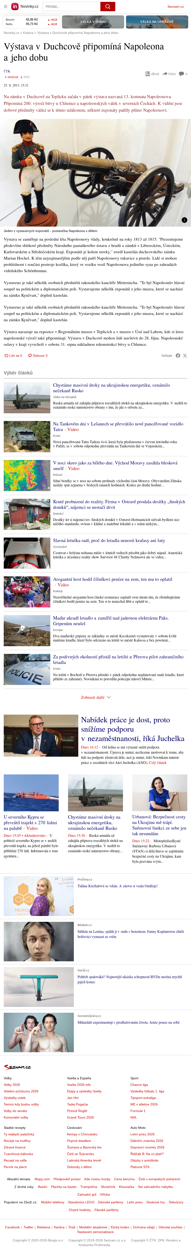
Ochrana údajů (144, 1227)
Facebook (12, 1227)
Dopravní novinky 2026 (147, 1147)
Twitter (28, 1227)
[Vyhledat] (107, 6)
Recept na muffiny (17, 1141)
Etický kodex (120, 1227)
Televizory (176, 1202)
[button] (95, 173)
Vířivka (105, 1194)
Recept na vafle (15, 1160)
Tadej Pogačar (77, 1104)
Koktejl (57, 591)
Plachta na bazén (64, 1187)
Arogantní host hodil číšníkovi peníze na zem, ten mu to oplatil (112, 579)
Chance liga (139, 1085)
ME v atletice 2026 (144, 1104)
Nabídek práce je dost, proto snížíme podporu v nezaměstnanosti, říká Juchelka (132, 728)
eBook (155, 73)
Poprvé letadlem (79, 1141)
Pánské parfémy (107, 1210)
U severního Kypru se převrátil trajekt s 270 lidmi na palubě (30, 822)
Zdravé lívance (15, 1147)
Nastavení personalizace (95, 1232)
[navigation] (5, 6)
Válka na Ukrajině (64, 397)
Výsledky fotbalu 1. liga (147, 1091)
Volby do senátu (15, 1111)
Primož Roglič (77, 1111)
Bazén (42, 1187)
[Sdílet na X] (185, 355)
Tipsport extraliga (143, 1098)
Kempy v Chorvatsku (82, 1134)
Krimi (56, 436)
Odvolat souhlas (170, 1227)
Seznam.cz (175, 6)
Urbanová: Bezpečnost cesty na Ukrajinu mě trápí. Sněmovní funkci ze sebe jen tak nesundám (159, 825)
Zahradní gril (86, 1194)
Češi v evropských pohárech (159, 1179)
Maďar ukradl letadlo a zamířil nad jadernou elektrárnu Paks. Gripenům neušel (111, 621)
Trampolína (88, 1187)
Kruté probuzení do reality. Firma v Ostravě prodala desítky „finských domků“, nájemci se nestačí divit (119, 504)
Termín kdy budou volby (21, 1104)
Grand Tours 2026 (80, 1117)
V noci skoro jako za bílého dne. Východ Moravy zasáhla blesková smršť (115, 465)
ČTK (7, 71)
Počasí (57, 475)
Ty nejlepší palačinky (19, 1134)
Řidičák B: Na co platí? (147, 1154)
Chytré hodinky (80, 1210)
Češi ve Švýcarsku (80, 1154)
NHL (133, 1117)
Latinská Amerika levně (84, 1160)
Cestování (60, 547)
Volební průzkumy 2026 (21, 1091)
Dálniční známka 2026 (146, 1141)
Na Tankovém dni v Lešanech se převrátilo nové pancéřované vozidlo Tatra (118, 426)
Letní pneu (135, 1202)
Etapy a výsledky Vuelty (84, 1091)
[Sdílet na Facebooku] (178, 355)
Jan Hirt (72, 1098)
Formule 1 (138, 1111)
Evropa (58, 630)
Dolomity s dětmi (79, 1167)
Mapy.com (42, 1179)
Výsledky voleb (15, 1098)
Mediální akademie (93, 1227)
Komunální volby (16, 1117)
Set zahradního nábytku (155, 1187)
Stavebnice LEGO (81, 1202)
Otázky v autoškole (144, 1160)
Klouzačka (126, 1187)
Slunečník (108, 1187)
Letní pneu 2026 (142, 1134)
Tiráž (71, 1227)
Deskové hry (156, 1202)
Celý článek (158, 762)
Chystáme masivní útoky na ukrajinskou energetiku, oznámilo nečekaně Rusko (111, 388)
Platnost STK (140, 1167)
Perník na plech (15, 1167)
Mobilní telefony (52, 1202)
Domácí (58, 513)
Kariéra (59, 1227)
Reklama (43, 1227)
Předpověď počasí (67, 1179)
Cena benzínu (124, 1179)
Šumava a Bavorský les (84, 1147)
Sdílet (172, 73)
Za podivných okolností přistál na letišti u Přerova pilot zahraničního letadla (118, 659)
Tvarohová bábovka (18, 1154)
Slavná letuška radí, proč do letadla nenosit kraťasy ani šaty (109, 540)
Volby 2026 (12, 1085)
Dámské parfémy (110, 1202)
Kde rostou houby (97, 1179)
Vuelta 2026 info (79, 1085)
